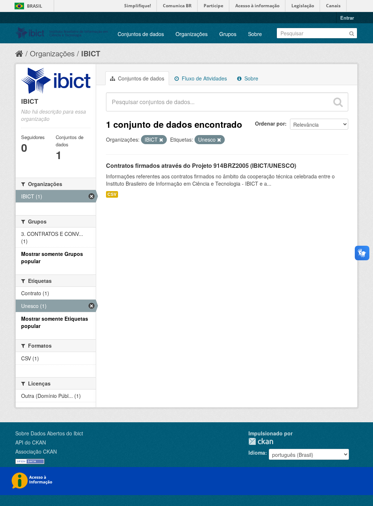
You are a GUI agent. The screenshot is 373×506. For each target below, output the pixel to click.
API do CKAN (30, 442)
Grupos (227, 33)
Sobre (255, 33)
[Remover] (161, 140)
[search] (338, 101)
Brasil (34, 6)
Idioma (256, 452)
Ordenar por (270, 123)
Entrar (347, 17)
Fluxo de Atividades (203, 78)
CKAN (260, 441)
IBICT (90, 53)
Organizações (192, 33)
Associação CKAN (36, 451)
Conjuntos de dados (141, 33)
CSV (112, 194)
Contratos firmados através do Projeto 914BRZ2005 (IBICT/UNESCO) (201, 165)
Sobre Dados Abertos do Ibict (49, 433)
